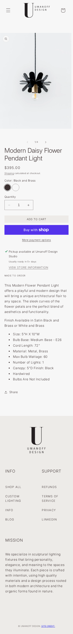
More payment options (36, 239)
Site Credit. (48, 626)
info (9, 510)
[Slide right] (45, 142)
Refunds (49, 487)
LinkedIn (49, 519)
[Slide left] (27, 142)
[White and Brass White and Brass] (16, 187)
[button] (8, 10)
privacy (49, 510)
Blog (9, 519)
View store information (28, 267)
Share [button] (13, 392)
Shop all (13, 487)
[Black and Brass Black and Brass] (7, 187)
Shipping (9, 173)
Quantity (10, 196)
